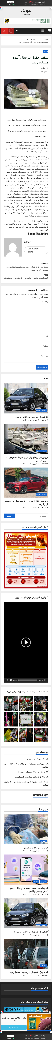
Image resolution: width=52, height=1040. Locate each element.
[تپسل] (1, 8)
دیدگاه (45, 301)
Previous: (27, 266)
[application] (26, 642)
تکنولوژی (43, 881)
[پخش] (45, 680)
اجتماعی (43, 841)
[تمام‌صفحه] (7, 680)
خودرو (38, 410)
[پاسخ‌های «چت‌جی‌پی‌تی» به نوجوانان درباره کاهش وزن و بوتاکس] (26, 870)
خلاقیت (36, 881)
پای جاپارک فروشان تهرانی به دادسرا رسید (31, 776)
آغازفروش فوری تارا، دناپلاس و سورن (31, 416)
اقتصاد (46, 52)
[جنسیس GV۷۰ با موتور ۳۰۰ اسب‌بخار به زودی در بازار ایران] (26, 483)
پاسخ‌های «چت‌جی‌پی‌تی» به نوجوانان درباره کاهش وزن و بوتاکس (29, 889)
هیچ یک (26, 10)
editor (43, 68)
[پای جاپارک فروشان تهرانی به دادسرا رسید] (26, 954)
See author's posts (33, 250)
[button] (49, 30)
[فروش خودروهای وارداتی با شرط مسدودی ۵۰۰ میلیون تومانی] (26, 439)
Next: (26, 276)
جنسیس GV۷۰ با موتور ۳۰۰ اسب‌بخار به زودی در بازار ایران (26, 502)
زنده (4, 30)
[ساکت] (10, 680)
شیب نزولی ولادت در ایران (37, 758)
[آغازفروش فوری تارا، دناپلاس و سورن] (26, 398)
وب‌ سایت (44, 355)
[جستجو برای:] (31, 516)
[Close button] (50, 1012)
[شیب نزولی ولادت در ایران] (26, 829)
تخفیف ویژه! (13, 1027)
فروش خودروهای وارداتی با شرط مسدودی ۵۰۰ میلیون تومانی (26, 459)
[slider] (28, 680)
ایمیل (45, 346)
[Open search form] (17, 30)
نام (46, 336)
